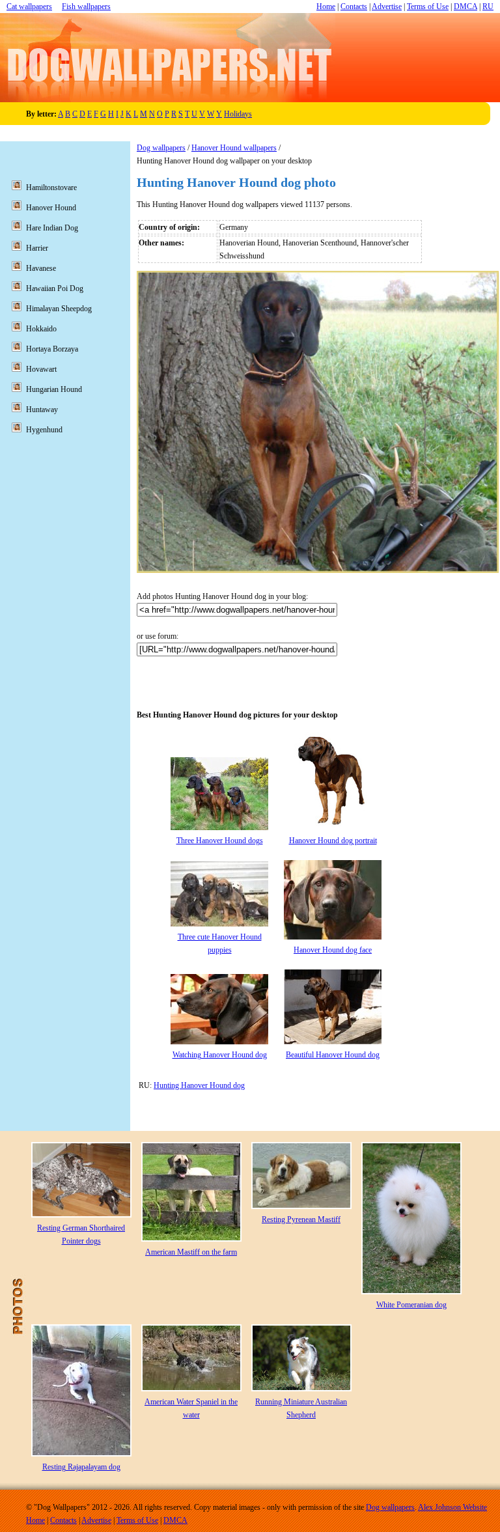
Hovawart (41, 369)
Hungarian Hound (54, 389)
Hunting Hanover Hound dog (199, 1085)
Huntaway (42, 409)
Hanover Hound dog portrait (333, 840)
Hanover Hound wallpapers (234, 147)
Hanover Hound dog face (333, 949)
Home (325, 6)
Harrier (37, 248)
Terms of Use (428, 6)
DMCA (465, 6)
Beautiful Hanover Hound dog (333, 1054)
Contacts (353, 6)
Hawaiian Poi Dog (54, 288)
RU (487, 6)
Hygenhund (44, 429)
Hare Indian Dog (52, 227)
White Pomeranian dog (411, 1304)
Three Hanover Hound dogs (219, 840)
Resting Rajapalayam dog (81, 1466)
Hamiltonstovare (51, 187)
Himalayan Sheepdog (59, 308)
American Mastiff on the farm (191, 1252)
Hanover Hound (51, 207)
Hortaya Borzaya (52, 349)
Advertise (387, 6)
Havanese (41, 268)
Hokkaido (41, 328)
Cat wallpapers (29, 6)
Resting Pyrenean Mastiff (301, 1219)
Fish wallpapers (86, 6)
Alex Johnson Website (452, 1507)
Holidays (238, 113)
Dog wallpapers (161, 147)
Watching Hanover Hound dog (220, 1054)
